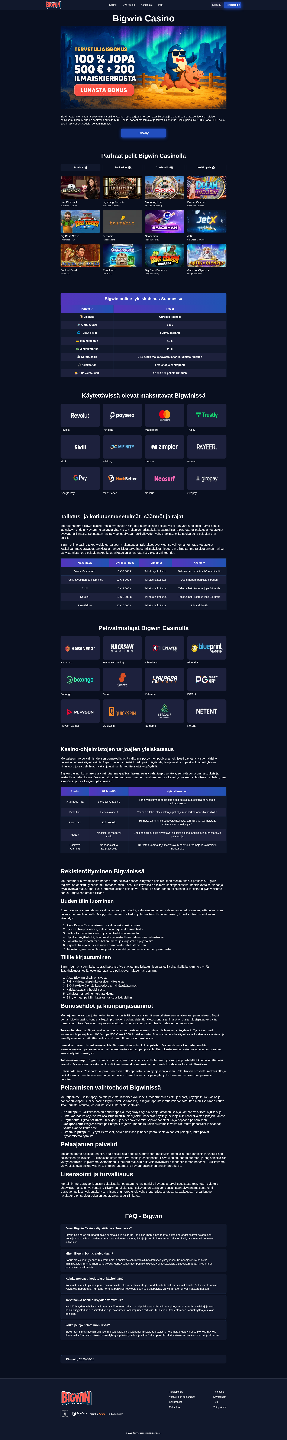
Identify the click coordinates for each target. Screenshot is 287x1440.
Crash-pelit (162, 167)
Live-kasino (120, 167)
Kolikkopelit (204, 167)
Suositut (78, 167)
